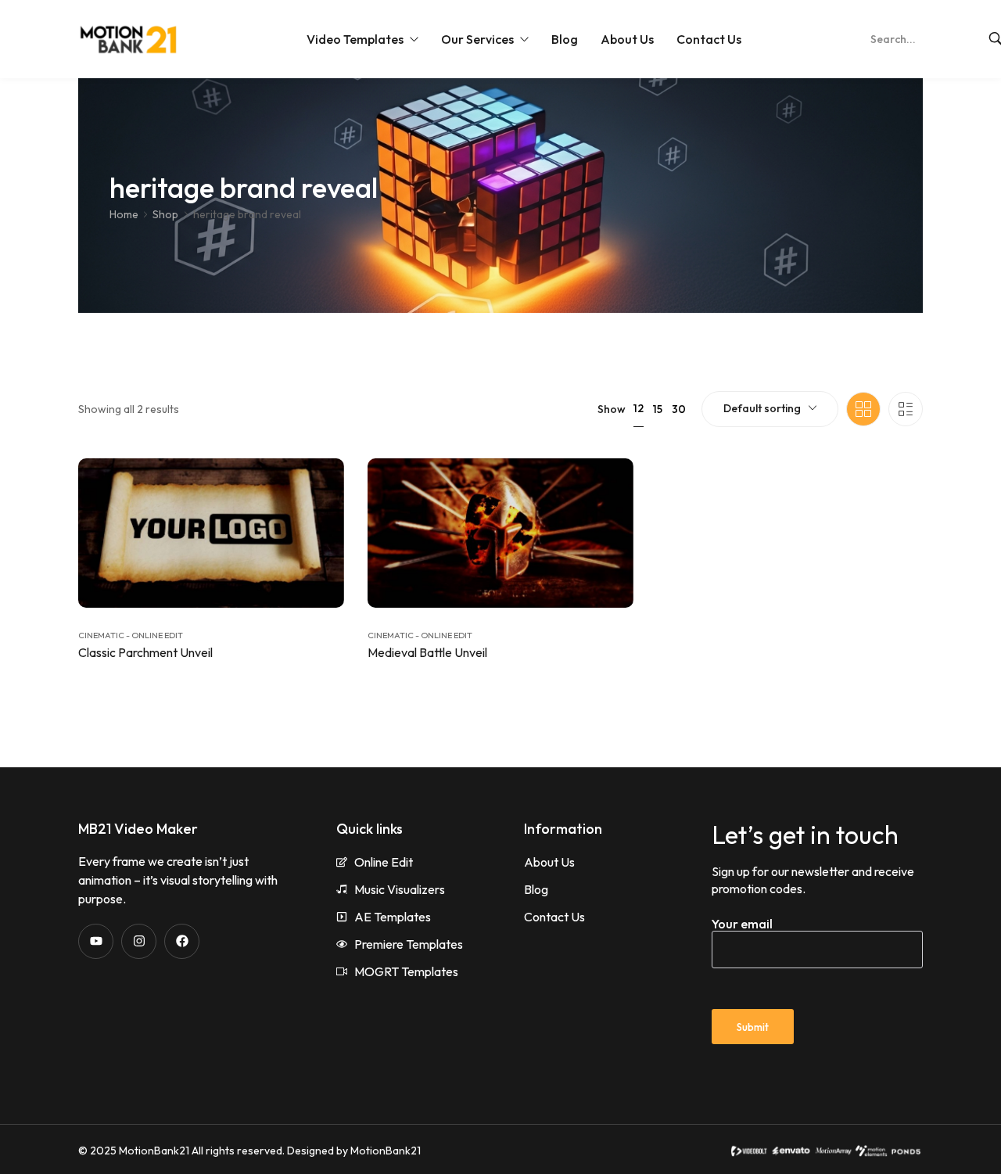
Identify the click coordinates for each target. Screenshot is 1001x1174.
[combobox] (770, 409)
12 (638, 408)
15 (657, 409)
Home (123, 214)
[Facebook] (181, 941)
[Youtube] (95, 941)
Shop (165, 214)
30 (679, 409)
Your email (742, 924)
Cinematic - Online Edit (130, 635)
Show (611, 409)
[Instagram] (138, 941)
